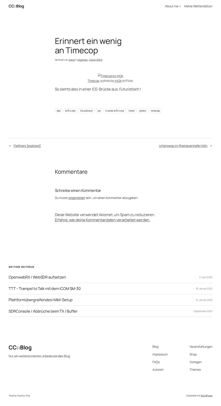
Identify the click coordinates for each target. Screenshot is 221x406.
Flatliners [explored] (27, 146)
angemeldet (77, 198)
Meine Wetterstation (198, 6)
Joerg (72, 59)
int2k (118, 81)
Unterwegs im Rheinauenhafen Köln (183, 146)
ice (99, 110)
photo (143, 110)
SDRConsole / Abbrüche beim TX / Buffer (43, 311)
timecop (155, 110)
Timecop (93, 81)
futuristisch (86, 110)
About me (171, 6)
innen (132, 110)
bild (59, 110)
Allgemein (82, 59)
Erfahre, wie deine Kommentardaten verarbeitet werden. (102, 219)
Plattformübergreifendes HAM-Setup (41, 300)
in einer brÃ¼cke (114, 110)
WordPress (206, 395)
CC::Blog (16, 6)
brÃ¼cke (70, 110)
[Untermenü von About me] (180, 6)
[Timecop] (110, 76)
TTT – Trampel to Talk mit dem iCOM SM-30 (45, 288)
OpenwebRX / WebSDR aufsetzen (37, 277)
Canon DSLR (95, 59)
